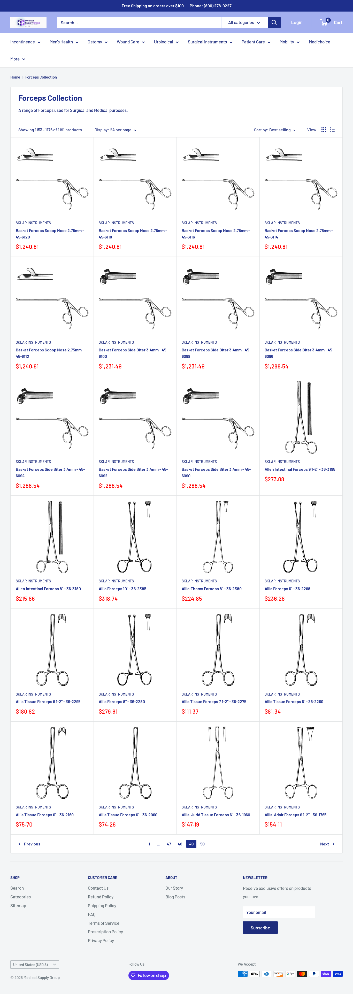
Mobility (287, 41)
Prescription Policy (105, 931)
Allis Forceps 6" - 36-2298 (287, 588)
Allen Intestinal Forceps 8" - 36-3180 (48, 588)
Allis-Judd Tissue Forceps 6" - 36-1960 (216, 814)
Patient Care (253, 41)
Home (15, 77)
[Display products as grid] (323, 129)
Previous (32, 843)
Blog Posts (175, 896)
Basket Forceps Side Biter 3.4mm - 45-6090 (216, 472)
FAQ (92, 914)
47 (169, 843)
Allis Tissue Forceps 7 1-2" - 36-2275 (214, 701)
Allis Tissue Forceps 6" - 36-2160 (45, 814)
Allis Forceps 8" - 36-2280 (122, 701)
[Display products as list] (332, 129)
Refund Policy (100, 896)
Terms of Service (103, 923)
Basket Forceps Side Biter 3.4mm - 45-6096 (299, 353)
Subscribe (260, 927)
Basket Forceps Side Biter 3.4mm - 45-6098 (216, 353)
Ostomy (95, 41)
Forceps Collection (41, 77)
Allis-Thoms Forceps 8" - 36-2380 (212, 588)
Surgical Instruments (207, 41)
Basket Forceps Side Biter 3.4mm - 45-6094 (50, 472)
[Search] (274, 22)
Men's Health (61, 41)
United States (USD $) (30, 964)
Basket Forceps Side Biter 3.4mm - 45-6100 (133, 353)
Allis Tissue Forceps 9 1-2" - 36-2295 (48, 701)
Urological (163, 41)
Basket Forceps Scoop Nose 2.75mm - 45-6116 (216, 233)
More (15, 58)
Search (17, 887)
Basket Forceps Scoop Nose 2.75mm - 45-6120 (50, 233)
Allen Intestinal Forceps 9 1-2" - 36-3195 (300, 469)
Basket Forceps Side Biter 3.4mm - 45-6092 (133, 472)
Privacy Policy (101, 940)
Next (324, 843)
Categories (20, 896)
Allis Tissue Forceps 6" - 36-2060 (128, 814)
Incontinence (22, 41)
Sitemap (18, 905)
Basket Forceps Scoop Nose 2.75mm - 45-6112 (50, 353)
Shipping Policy (102, 905)
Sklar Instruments (33, 223)
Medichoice (319, 41)
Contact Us (98, 887)
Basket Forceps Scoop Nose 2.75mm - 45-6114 (299, 233)
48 (180, 843)
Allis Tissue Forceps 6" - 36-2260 (294, 701)
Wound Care (128, 41)
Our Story (174, 887)
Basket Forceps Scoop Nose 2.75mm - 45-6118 (133, 233)
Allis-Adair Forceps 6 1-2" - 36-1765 (295, 814)
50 (202, 843)
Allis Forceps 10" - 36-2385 (122, 588)
